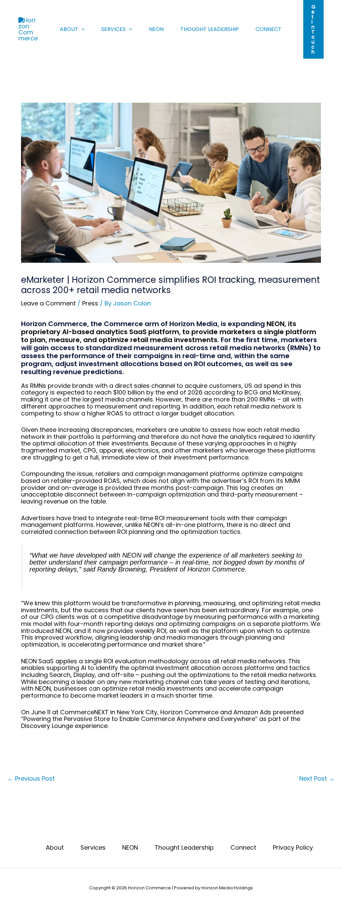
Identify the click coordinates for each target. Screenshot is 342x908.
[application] (81, 29)
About (69, 29)
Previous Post (31, 778)
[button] (313, 29)
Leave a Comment (48, 303)
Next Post (317, 778)
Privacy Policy (293, 847)
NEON (156, 29)
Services (113, 29)
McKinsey (286, 392)
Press (90, 303)
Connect (268, 29)
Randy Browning (121, 569)
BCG (251, 392)
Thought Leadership (209, 29)
